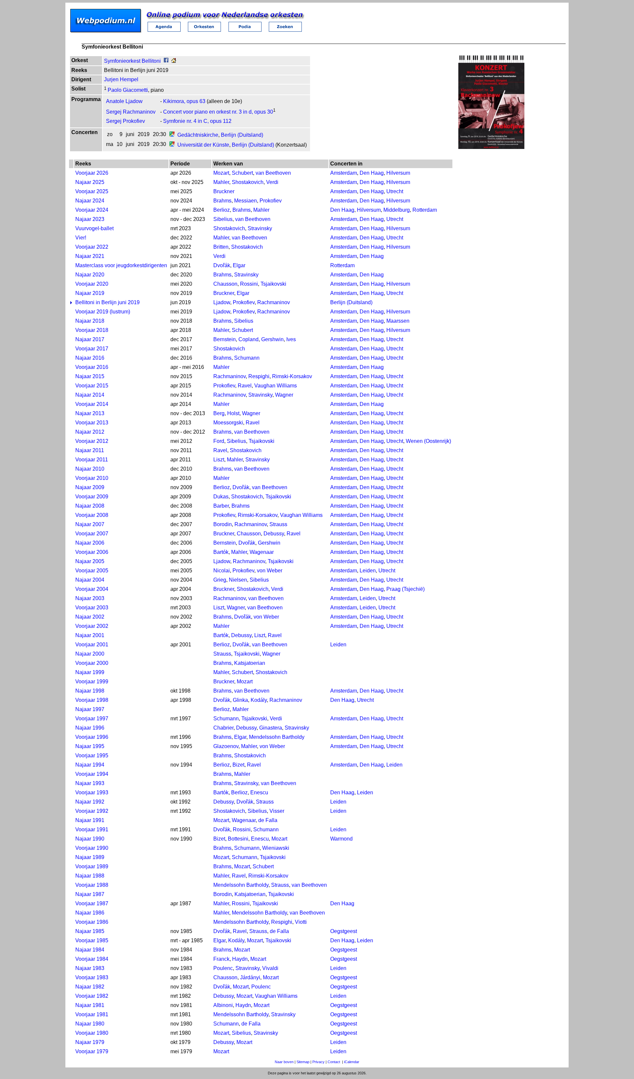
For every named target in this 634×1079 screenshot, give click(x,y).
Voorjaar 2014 (91, 404)
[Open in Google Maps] (172, 135)
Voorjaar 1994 (91, 774)
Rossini (249, 284)
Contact (334, 1062)
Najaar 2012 (89, 432)
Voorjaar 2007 (91, 533)
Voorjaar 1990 (91, 848)
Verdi (272, 182)
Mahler (221, 182)
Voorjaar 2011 (91, 459)
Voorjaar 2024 (91, 210)
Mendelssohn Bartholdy (276, 737)
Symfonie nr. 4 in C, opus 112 (197, 121)
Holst (233, 413)
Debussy (274, 533)
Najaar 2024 (89, 200)
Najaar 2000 (89, 654)
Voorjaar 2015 (91, 385)
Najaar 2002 (89, 617)
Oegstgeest (343, 931)
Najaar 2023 (89, 219)
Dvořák (221, 265)
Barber (221, 506)
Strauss (278, 524)
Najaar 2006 (89, 543)
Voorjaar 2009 (91, 496)
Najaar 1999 (89, 672)
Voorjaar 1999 (91, 681)
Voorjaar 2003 (91, 607)
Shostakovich (248, 182)
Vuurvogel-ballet (94, 228)
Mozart (221, 173)
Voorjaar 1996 (91, 737)
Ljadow (221, 302)
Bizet (238, 765)
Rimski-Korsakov (292, 376)
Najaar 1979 (89, 1042)
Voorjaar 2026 (91, 173)
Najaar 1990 (89, 839)
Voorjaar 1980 (91, 1033)
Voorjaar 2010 (91, 478)
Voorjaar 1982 (91, 996)
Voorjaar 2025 (91, 191)
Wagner (284, 395)
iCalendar (351, 1062)
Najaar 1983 (89, 968)
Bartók (221, 552)
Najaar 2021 (89, 256)
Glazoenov (225, 746)
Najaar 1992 (89, 802)
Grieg (219, 580)
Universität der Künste (203, 145)
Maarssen (397, 321)
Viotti (301, 922)
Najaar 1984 (89, 950)
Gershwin (272, 339)
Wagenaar (262, 552)
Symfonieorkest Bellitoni (132, 61)
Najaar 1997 (89, 709)
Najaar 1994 (89, 765)
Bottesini (238, 839)
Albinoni (223, 1005)
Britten (221, 247)
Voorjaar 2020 (91, 284)
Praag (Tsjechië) (405, 589)
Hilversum (398, 173)
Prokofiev (271, 200)
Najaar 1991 (89, 820)
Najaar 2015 (89, 376)
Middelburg (396, 210)
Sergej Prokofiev (125, 121)
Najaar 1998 (89, 691)
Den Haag (372, 173)
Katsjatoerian (249, 663)
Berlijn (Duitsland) (242, 135)
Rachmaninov (273, 302)
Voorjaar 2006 (91, 552)
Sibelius (222, 219)
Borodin (222, 524)
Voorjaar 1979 (91, 1051)
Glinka (240, 700)
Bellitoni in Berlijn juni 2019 (107, 302)
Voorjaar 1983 (91, 977)
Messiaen (245, 200)
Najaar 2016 (89, 358)
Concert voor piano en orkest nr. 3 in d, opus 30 (218, 112)
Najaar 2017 (89, 339)
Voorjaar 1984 (91, 959)
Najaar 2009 (89, 487)
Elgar (239, 265)
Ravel (245, 385)
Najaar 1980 (89, 1023)
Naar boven (284, 1062)
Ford (218, 441)
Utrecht (394, 191)
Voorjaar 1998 (91, 700)
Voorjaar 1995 (91, 755)
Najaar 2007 (89, 524)
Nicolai (221, 570)
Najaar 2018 (89, 321)
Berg (219, 413)
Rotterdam (424, 210)
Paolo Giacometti (127, 90)
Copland (248, 339)
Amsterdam (343, 173)
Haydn (240, 959)
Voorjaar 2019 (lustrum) (102, 311)
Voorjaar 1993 (91, 792)
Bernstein (224, 339)
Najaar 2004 (89, 580)
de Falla (267, 820)
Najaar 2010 (89, 469)
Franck (221, 959)
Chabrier (223, 728)
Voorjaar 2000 (91, 663)
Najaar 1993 (89, 783)
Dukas (221, 496)
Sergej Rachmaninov (131, 112)
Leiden (368, 570)
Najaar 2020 (89, 274)
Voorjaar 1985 (91, 940)
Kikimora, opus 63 (184, 101)
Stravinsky (260, 228)
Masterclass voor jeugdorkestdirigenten (121, 265)
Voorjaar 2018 (91, 330)
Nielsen (238, 580)
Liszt (218, 459)
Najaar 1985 (89, 931)
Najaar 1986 (89, 913)
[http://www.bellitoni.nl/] (173, 61)
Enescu (259, 792)
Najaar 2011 (89, 450)
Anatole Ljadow (124, 101)
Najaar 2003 (89, 598)
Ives (291, 339)
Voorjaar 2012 (91, 441)
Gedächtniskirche (197, 135)
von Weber (269, 570)
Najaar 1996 (89, 728)
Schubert (242, 173)
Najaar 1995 (89, 746)
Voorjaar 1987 (91, 903)
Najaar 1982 (89, 986)
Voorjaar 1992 (91, 811)
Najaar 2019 (89, 293)
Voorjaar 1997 (91, 718)
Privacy (318, 1062)
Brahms (222, 200)
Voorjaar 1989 (91, 866)
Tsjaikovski (273, 284)
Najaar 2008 (89, 506)
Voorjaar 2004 (91, 589)
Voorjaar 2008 (91, 515)
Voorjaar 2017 (91, 348)
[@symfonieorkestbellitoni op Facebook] (166, 61)
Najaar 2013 (89, 413)
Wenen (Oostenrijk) (428, 441)
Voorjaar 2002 (91, 626)
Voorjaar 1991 (91, 829)
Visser (276, 811)
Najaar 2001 (89, 635)
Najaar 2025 (89, 182)
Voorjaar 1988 (91, 885)
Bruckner (223, 191)
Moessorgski (228, 422)
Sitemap (303, 1062)
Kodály (259, 700)
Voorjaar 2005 (91, 570)
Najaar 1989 (89, 857)
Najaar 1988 (89, 876)
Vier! (80, 237)
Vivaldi (270, 968)
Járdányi (250, 977)
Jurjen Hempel (121, 79)
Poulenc (223, 968)
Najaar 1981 (89, 1005)
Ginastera (270, 728)
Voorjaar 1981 (91, 1014)
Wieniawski (275, 848)
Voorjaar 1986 (91, 922)
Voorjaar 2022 (91, 247)
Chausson (225, 284)
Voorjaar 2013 (91, 422)
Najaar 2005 (89, 561)
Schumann (247, 358)
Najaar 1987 (89, 894)
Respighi (258, 376)
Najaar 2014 (89, 395)
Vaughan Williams (275, 385)
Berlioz (221, 210)
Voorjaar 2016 (91, 367)
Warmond (341, 839)
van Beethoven (273, 173)
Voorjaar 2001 (91, 644)
